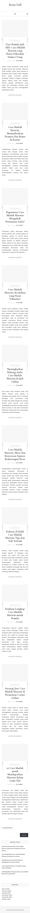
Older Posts (8, 828)
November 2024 (7, 897)
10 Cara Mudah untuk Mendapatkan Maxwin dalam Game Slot (15, 774)
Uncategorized (15, 40)
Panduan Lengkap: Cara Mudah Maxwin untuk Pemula (15, 613)
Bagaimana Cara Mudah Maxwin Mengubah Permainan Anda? (15, 217)
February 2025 (6, 891)
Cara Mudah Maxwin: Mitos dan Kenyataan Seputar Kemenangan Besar (15, 454)
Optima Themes (20, 910)
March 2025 (6, 889)
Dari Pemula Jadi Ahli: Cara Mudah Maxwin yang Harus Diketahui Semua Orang (15, 51)
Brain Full (15, 5)
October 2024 (6, 899)
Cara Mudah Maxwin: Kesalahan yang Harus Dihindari (15, 294)
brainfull (20, 60)
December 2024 (7, 895)
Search (24, 835)
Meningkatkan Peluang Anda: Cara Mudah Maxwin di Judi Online (15, 375)
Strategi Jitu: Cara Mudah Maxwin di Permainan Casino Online (15, 693)
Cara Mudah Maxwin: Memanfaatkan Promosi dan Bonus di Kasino (15, 133)
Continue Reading (15, 95)
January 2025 (6, 893)
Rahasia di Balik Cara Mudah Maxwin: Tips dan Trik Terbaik (15, 536)
